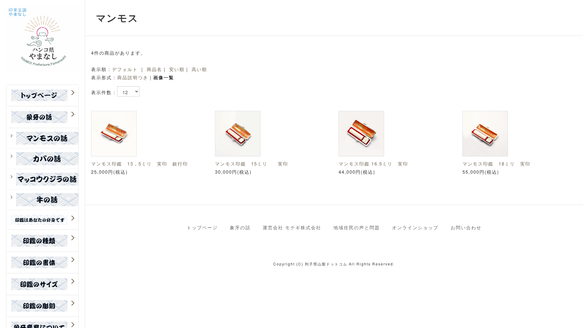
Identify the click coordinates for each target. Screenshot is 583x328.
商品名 (154, 69)
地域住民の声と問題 (356, 227)
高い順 (199, 69)
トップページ (202, 227)
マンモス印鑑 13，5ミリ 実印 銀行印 (139, 163)
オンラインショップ (415, 227)
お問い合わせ (466, 227)
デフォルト (125, 69)
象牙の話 (240, 227)
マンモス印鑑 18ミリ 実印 (496, 163)
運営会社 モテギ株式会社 (292, 227)
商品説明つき (132, 77)
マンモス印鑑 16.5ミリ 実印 (373, 163)
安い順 (177, 69)
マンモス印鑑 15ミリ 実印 (251, 163)
